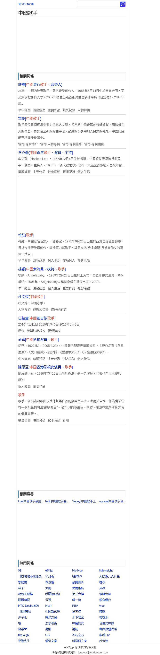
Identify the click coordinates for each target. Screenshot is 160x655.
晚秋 (102, 582)
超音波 (103, 640)
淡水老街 (51, 623)
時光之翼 (51, 617)
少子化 (22, 617)
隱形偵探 (24, 599)
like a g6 (23, 635)
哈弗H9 (77, 576)
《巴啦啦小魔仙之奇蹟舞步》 (37, 576)
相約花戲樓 (25, 594)
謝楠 (75, 629)
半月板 (49, 576)
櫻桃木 (103, 617)
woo (102, 605)
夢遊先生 (24, 640)
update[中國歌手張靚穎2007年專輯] (122, 501)
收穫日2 (104, 635)
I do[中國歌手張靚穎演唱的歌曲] (39, 501)
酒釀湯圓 (105, 594)
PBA (75, 605)
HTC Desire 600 (28, 605)
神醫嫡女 (78, 623)
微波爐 (49, 582)
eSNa (48, 570)
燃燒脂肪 (78, 588)
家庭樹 (22, 582)
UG (47, 635)
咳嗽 (102, 611)
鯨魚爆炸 (105, 599)
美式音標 (78, 594)
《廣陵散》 (25, 611)
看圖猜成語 (52, 594)
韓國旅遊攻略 (108, 629)
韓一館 (76, 599)
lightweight (106, 570)
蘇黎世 (22, 629)
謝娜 (48, 629)
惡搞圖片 (78, 582)
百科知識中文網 (87, 647)
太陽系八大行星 (109, 576)
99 (19, 570)
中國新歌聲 (52, 611)
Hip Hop (77, 570)
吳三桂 (76, 611)
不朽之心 (78, 635)
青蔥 (48, 599)
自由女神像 (106, 623)
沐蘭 (48, 588)
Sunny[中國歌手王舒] (86, 501)
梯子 (21, 588)
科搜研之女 (79, 640)
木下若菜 (78, 617)
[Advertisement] (72, 44)
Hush (48, 605)
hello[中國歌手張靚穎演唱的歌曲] (66, 501)
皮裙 (102, 588)
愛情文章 (51, 640)
